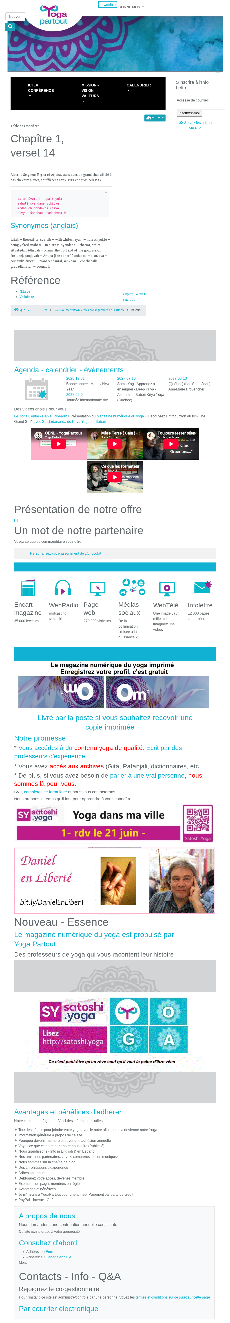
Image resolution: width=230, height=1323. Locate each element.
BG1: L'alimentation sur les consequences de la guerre (89, 310)
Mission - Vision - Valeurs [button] (90, 90)
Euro (49, 1252)
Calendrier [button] (139, 85)
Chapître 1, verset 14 (134, 294)
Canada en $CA (58, 1257)
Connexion (129, 7)
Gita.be (25, 291)
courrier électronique (65, 1309)
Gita (44, 310)
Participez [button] (189, 85)
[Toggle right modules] (217, 71)
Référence (129, 300)
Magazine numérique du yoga (120, 416)
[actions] (160, 118)
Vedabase (27, 296)
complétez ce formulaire (45, 792)
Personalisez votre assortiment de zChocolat (65, 553)
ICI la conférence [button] (41, 88)
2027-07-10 (126, 378)
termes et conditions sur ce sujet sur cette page (173, 1297)
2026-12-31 (75, 378)
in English (108, 4)
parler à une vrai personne (147, 775)
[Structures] (150, 118)
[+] (16, 520)
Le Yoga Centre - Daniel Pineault (40, 416)
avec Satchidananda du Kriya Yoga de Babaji (69, 421)
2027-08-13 (177, 378)
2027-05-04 (75, 395)
